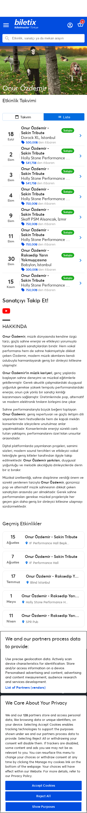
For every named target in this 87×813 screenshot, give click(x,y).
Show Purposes (43, 806)
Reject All (43, 796)
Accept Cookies (43, 785)
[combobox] (47, 38)
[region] (43, 722)
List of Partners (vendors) (25, 687)
